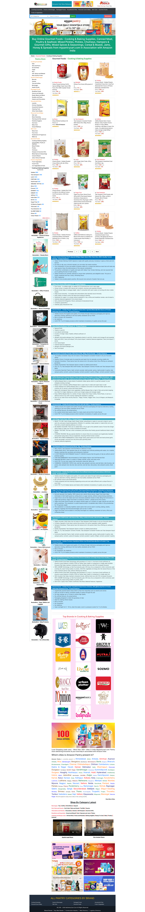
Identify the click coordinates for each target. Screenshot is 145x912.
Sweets (75, 810)
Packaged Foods (61, 9)
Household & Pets (72, 9)
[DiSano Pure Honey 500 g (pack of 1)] (83, 71)
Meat (106, 815)
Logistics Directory (95, 910)
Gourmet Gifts (90, 810)
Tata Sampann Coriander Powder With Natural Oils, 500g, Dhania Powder (83, 122)
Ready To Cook (99, 815)
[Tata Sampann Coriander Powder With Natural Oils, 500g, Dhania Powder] (83, 108)
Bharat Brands (48, 910)
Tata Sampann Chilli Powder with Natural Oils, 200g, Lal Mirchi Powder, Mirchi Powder (104, 196)
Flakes (93, 813)
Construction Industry (71, 910)
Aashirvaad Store (67, 837)
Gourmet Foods (103, 9)
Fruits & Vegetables (36, 12)
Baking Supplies (90, 815)
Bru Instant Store (99, 837)
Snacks (88, 808)
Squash (76, 805)
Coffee (63, 805)
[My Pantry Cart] (40, 4)
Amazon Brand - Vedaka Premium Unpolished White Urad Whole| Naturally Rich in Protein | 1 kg (61, 236)
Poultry (110, 815)
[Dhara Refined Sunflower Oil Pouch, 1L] (61, 108)
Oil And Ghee (70, 815)
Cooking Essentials (36, 9)
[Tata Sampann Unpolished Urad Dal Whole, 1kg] (104, 148)
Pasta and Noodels (80, 815)
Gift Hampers (81, 810)
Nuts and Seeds (75, 808)
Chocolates (68, 810)
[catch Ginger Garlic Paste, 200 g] (83, 148)
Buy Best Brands (59, 910)
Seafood (54, 817)
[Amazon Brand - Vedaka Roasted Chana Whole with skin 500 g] (62, 148)
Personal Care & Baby (84, 9)
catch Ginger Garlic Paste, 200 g (82, 161)
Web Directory (84, 910)
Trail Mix (82, 808)
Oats (78, 813)
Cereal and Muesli (71, 813)
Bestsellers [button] (108, 16)
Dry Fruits (67, 808)
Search (73, 16)
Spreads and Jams (85, 813)
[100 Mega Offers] (83, 735)
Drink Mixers (69, 805)
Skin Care (94, 9)
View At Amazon (60, 124)
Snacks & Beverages (49, 9)
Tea (59, 805)
